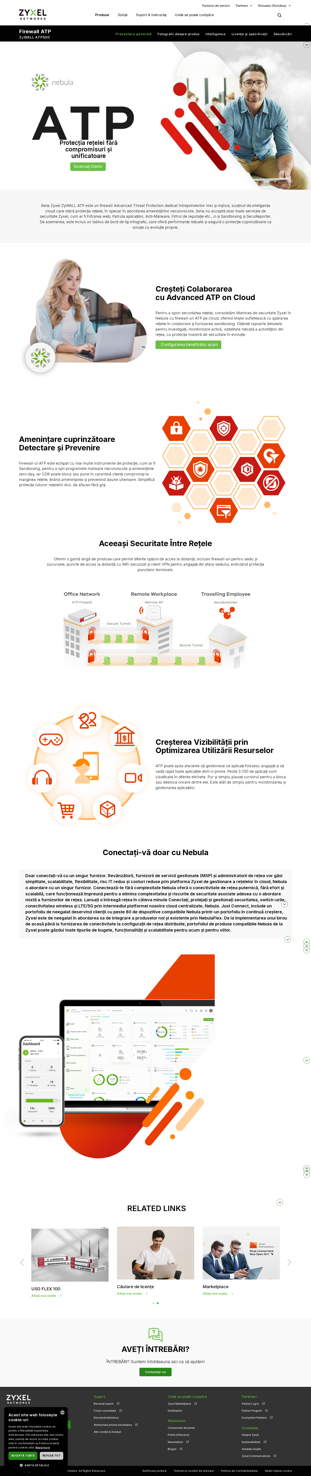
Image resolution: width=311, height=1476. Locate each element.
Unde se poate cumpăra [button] (194, 15)
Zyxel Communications (256, 1456)
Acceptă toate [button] (23, 1455)
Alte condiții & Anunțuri (107, 1431)
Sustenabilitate (251, 1442)
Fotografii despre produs (179, 34)
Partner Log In (250, 1403)
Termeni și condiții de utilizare (193, 1470)
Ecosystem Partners (254, 1417)
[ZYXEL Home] (33, 14)
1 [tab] (153, 1303)
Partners (242, 6)
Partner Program (252, 1410)
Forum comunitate (105, 1410)
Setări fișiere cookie (278, 1470)
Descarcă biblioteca (106, 1417)
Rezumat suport (103, 1403)
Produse (102, 15)
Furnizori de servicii (216, 6)
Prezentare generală (133, 34)
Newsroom (177, 1421)
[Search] (279, 15)
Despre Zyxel (250, 1434)
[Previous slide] (23, 1262)
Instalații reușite (251, 1449)
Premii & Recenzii (178, 1434)
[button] (155, 1202)
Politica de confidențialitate (239, 1470)
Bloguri (172, 1449)
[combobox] (62, 1412)
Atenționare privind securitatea (113, 1424)
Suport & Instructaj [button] (151, 15)
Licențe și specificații (250, 34)
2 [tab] (158, 1303)
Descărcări (283, 34)
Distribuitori (175, 1410)
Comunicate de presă (181, 1427)
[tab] (155, 904)
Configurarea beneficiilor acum (189, 344)
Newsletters (175, 1442)
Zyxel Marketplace (179, 1403)
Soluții (122, 15)
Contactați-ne (155, 1372)
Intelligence (216, 34)
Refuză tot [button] (52, 1455)
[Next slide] (288, 1262)
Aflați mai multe (129, 1296)
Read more (43, 1447)
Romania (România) (272, 6)
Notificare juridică (154, 1470)
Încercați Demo (88, 166)
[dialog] (36, 1439)
